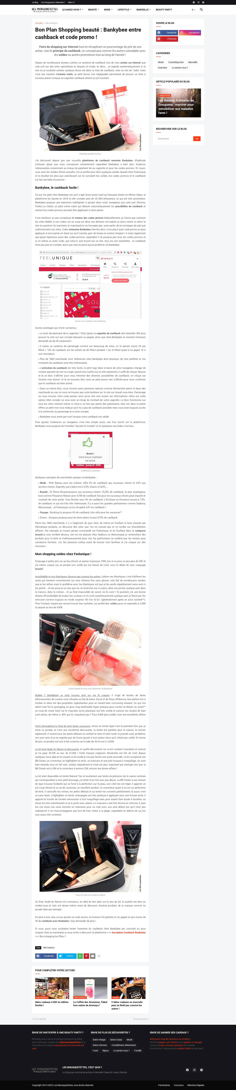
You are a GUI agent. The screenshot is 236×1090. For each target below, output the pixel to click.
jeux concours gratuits (172, 1045)
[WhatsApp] (80, 956)
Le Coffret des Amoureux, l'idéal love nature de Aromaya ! (90, 1004)
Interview (162, 67)
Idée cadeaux (51, 23)
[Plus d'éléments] (99, 956)
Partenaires (164, 1085)
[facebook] (194, 2)
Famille (137, 1050)
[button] (193, 9)
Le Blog (35, 2)
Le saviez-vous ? (180, 67)
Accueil (38, 23)
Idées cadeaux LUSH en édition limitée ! (51, 1004)
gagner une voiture (168, 1042)
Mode (107, 9)
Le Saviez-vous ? (71, 9)
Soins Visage (99, 1039)
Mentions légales (196, 1085)
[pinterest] (203, 2)
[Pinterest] (86, 956)
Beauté (92, 9)
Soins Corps (116, 1039)
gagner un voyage (192, 1042)
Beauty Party (164, 9)
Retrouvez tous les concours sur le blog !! (170, 1039)
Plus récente (40, 1019)
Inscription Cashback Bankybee (129, 932)
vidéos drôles (184, 1048)
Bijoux (106, 1050)
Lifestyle (123, 9)
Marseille (142, 9)
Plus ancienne (140, 1019)
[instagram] (198, 2)
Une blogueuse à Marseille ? (53, 2)
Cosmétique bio (176, 62)
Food (95, 1050)
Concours (179, 1085)
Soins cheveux (100, 1045)
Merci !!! (71, 2)
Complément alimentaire (124, 1045)
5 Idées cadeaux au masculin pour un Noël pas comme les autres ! (127, 1005)
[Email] (92, 956)
